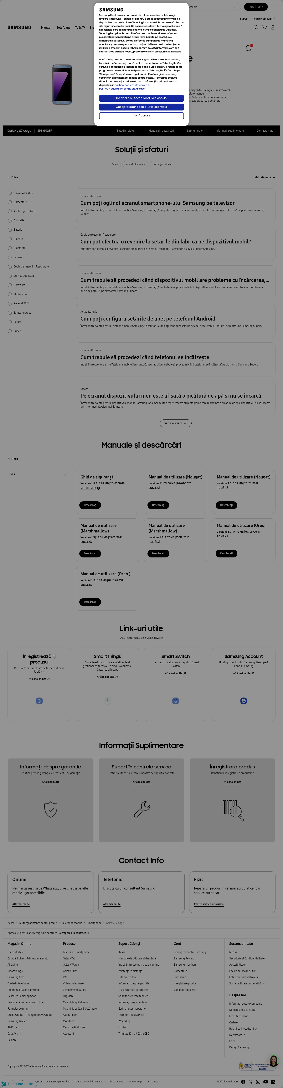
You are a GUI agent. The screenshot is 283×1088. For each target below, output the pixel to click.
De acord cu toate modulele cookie (141, 98)
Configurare (141, 115)
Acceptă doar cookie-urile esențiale (141, 107)
